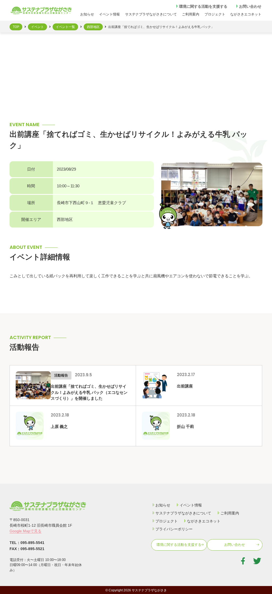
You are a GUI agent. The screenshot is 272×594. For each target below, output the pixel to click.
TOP (16, 27)
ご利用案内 (229, 513)
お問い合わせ (250, 6)
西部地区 (93, 27)
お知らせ (87, 14)
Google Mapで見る (25, 531)
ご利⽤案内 (190, 14)
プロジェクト (215, 14)
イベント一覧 (65, 27)
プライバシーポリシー (174, 529)
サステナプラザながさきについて (151, 14)
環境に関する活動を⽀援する (203, 6)
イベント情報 (109, 14)
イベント (37, 27)
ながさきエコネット (245, 14)
